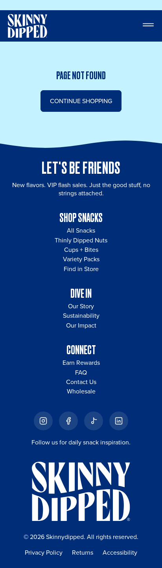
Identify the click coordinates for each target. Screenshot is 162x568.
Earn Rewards (81, 362)
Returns (82, 552)
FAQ (81, 372)
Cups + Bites (81, 249)
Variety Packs (81, 259)
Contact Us (81, 381)
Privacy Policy (44, 552)
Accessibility (120, 552)
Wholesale (81, 391)
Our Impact (81, 325)
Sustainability (81, 315)
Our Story (81, 306)
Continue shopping (81, 100)
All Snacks (81, 230)
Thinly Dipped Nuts (81, 240)
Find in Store (81, 268)
